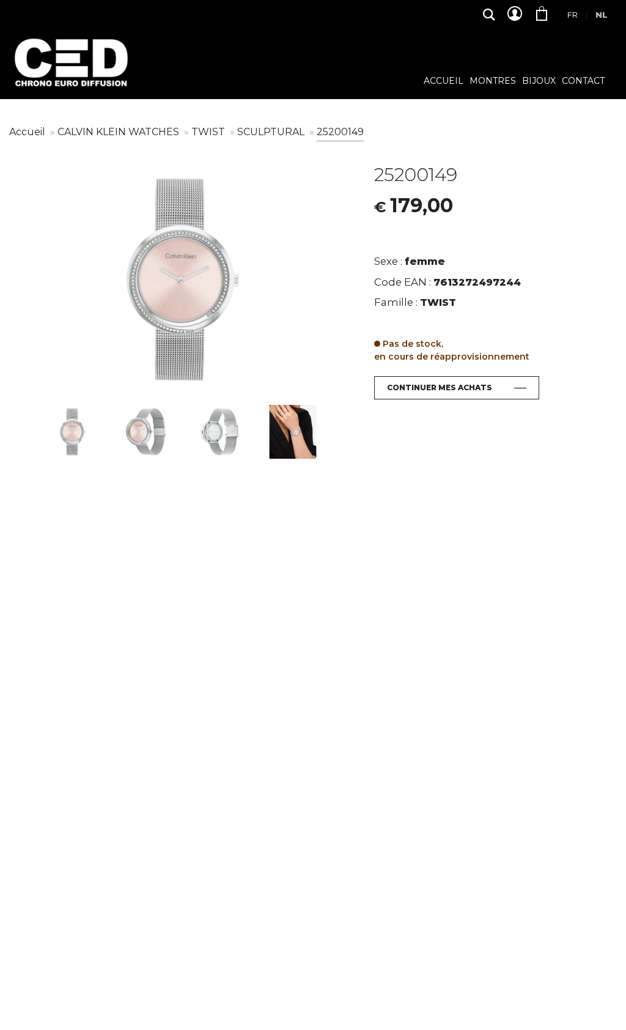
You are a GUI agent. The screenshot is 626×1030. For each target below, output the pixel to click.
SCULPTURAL (272, 132)
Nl (601, 15)
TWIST (209, 132)
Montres (493, 81)
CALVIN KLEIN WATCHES (119, 132)
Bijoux (539, 81)
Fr (572, 15)
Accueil (443, 81)
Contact (583, 81)
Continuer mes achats (439, 387)
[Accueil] (70, 72)
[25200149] (182, 279)
